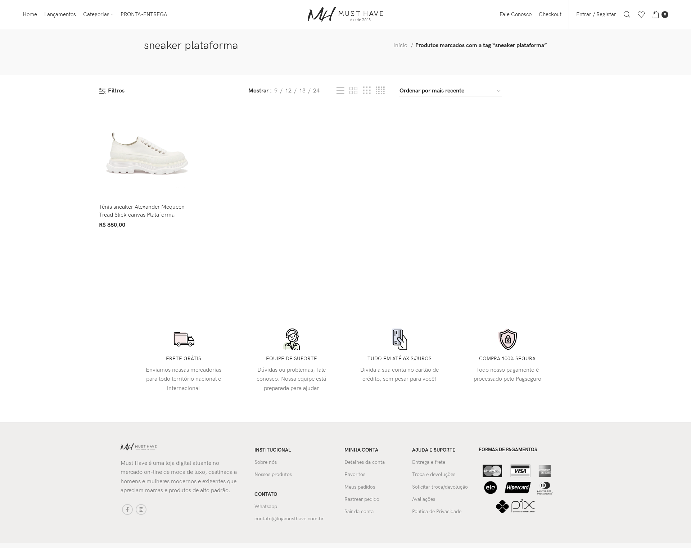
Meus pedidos (359, 487)
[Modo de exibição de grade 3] (367, 91)
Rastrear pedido (361, 499)
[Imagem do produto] (145, 153)
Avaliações (423, 499)
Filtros (116, 91)
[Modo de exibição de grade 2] (353, 91)
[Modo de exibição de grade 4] (380, 91)
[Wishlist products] (641, 14)
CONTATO (265, 494)
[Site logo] (345, 14)
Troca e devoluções (433, 474)
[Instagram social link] (141, 509)
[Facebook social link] (127, 509)
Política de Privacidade (436, 511)
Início (401, 45)
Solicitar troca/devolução (440, 487)
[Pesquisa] (627, 14)
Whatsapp (265, 506)
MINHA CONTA (361, 450)
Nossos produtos (273, 474)
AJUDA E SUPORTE (434, 450)
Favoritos (354, 474)
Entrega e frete (428, 462)
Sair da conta (359, 511)
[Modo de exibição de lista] (340, 91)
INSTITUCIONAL (272, 450)
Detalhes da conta (364, 462)
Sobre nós (265, 462)
